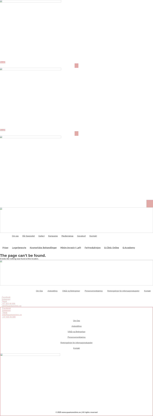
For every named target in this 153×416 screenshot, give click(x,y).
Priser (5, 247)
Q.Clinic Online (111, 247)
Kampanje (53, 236)
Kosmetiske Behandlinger (43, 247)
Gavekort (81, 236)
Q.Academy (129, 247)
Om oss (15, 236)
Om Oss (39, 291)
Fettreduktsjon (93, 247)
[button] (76, 65)
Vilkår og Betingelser (71, 291)
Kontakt (93, 236)
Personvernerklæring (94, 291)
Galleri (41, 236)
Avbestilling (52, 291)
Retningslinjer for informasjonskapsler (123, 291)
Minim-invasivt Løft (70, 247)
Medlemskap (67, 236)
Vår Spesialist (28, 236)
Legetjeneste (19, 247)
